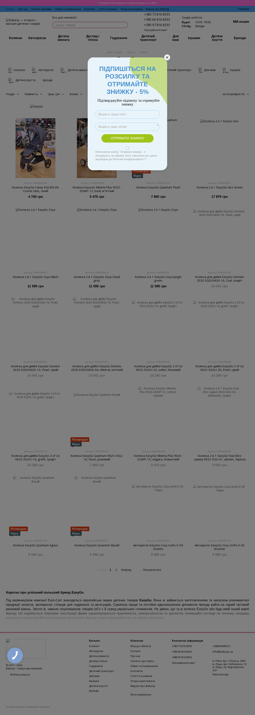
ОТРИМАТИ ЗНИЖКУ (127, 138)
